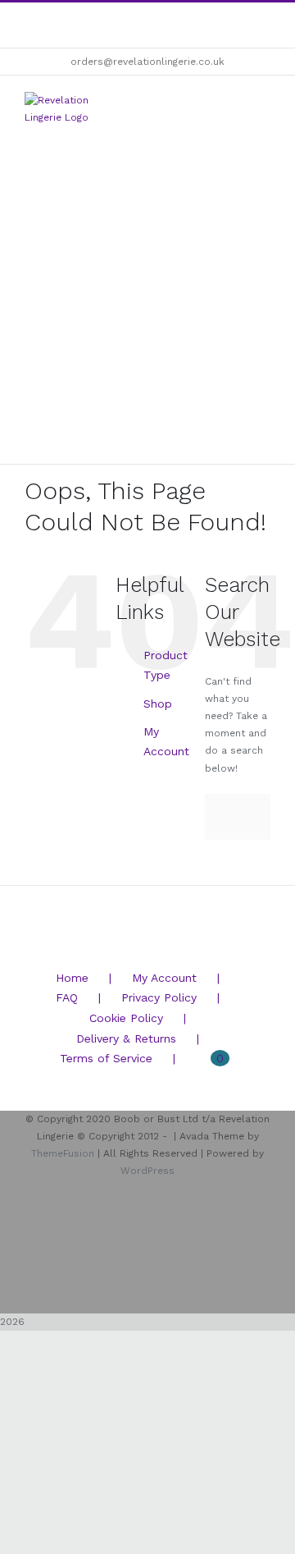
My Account (164, 977)
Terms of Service (106, 1058)
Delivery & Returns (126, 1038)
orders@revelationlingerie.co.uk (147, 61)
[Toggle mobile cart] (234, 103)
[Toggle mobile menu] (263, 103)
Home (72, 977)
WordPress (147, 1170)
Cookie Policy (126, 1018)
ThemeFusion (62, 1153)
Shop (157, 703)
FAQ (67, 997)
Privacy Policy (159, 997)
